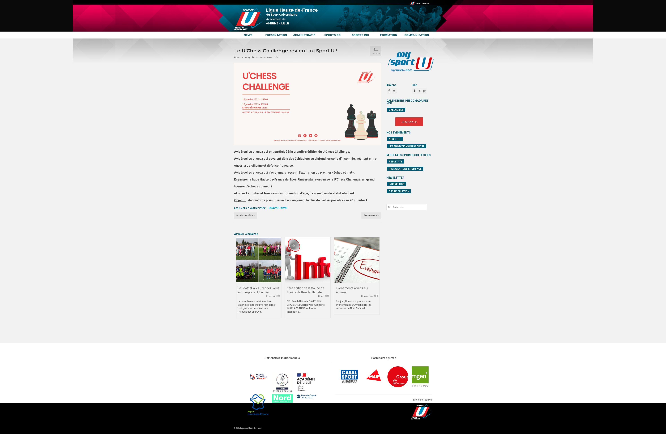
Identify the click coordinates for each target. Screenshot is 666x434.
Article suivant (371, 215)
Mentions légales (422, 399)
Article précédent (245, 215)
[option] (258, 279)
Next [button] (376, 285)
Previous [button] (239, 285)
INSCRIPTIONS (278, 208)
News (269, 57)
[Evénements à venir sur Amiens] (307, 260)
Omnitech (244, 57)
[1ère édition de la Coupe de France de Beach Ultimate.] (258, 260)
